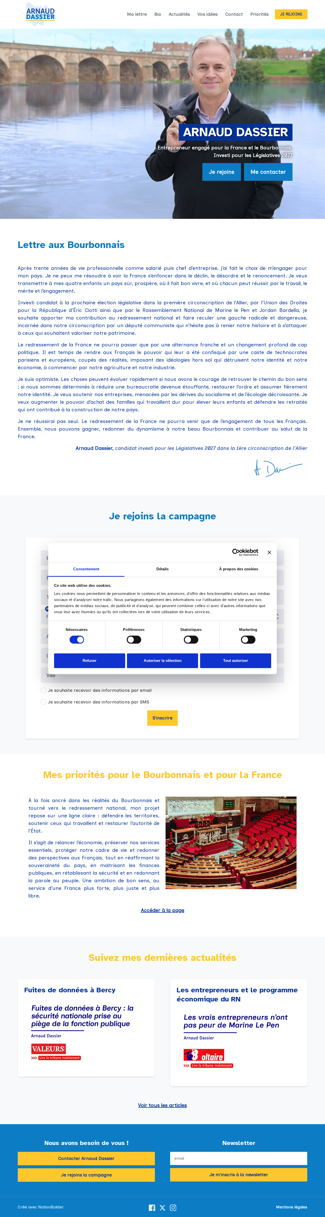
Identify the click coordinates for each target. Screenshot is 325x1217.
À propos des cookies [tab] (238, 569)
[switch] (134, 640)
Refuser (89, 661)
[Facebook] (152, 1207)
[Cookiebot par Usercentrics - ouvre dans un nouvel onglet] (236, 552)
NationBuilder (51, 1207)
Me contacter (268, 171)
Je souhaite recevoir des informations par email (100, 690)
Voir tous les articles (162, 1105)
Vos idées (208, 14)
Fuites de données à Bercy (70, 989)
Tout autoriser (235, 661)
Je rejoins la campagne (86, 1175)
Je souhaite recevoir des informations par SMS (98, 702)
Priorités (259, 14)
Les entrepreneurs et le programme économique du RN (237, 994)
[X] (162, 1207)
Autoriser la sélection (163, 661)
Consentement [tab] (86, 569)
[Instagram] (173, 1207)
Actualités (179, 14)
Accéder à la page (162, 910)
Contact (234, 14)
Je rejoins (291, 14)
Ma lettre (137, 14)
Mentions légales (291, 1207)
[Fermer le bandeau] (269, 552)
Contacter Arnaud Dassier (86, 1158)
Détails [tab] (162, 569)
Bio (157, 14)
